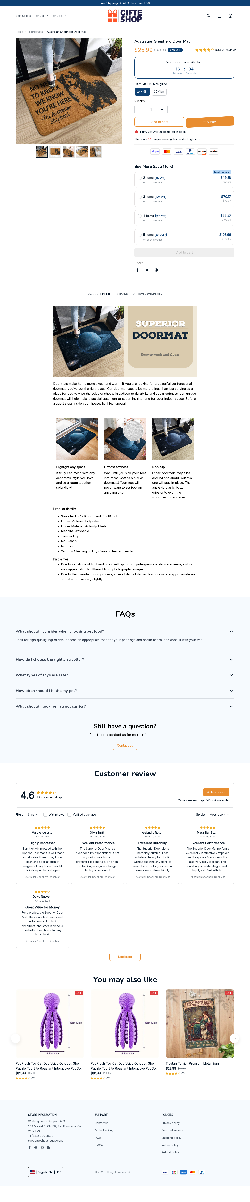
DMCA (99, 1145)
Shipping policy (171, 1137)
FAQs (98, 1137)
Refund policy (170, 1152)
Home (19, 31)
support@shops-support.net (46, 1140)
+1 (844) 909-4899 (40, 1135)
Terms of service (172, 1130)
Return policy (170, 1145)
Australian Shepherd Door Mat (42, 877)
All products (35, 31)
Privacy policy (171, 1123)
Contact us (101, 1123)
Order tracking (104, 1130)
